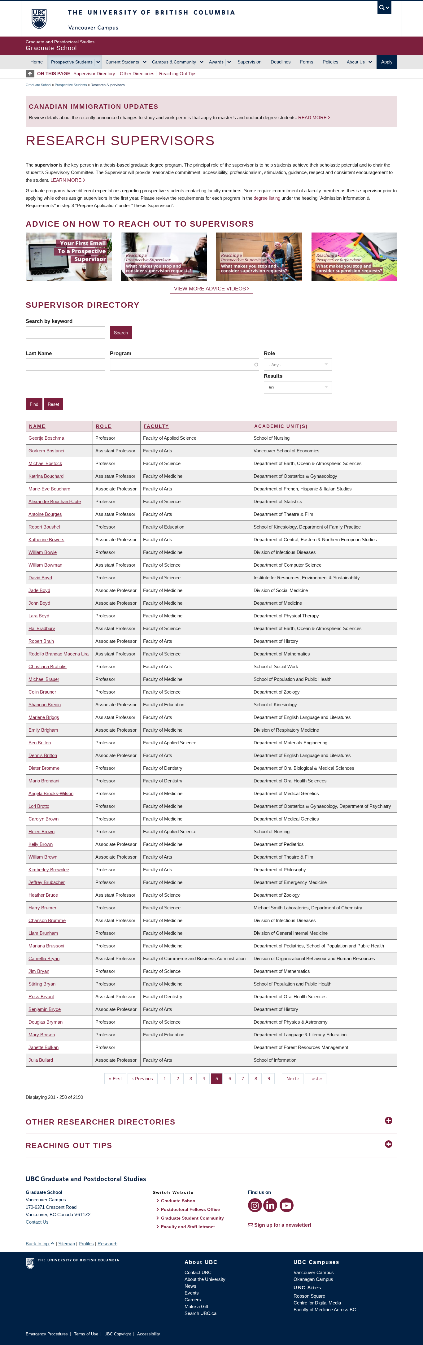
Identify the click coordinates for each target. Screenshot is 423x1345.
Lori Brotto (38, 806)
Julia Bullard (40, 1060)
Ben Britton (39, 742)
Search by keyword (49, 321)
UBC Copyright (117, 1334)
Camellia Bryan (43, 958)
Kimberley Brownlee (48, 869)
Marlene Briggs (43, 717)
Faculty (156, 426)
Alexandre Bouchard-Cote (54, 501)
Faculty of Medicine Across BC (325, 1309)
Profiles (86, 1243)
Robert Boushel (44, 526)
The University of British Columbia (39, 19)
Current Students (122, 61)
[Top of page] (31, 73)
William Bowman (45, 565)
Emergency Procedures (47, 1334)
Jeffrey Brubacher (46, 882)
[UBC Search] (384, 7)
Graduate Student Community (192, 1218)
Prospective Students (72, 61)
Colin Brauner (42, 691)
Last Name (39, 353)
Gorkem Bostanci (46, 450)
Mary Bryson (41, 1034)
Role (269, 353)
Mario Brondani (43, 780)
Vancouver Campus (314, 1272)
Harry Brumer (42, 907)
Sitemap (66, 1243)
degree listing (267, 198)
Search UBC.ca (200, 1313)
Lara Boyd (38, 615)
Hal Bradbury (41, 628)
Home (36, 61)
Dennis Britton (42, 755)
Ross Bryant (41, 996)
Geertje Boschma (46, 438)
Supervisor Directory (94, 73)
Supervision (249, 61)
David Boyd (40, 577)
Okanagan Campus (313, 1279)
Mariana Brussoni (46, 945)
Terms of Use (86, 1334)
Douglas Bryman (45, 1022)
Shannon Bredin (44, 704)
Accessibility (148, 1334)
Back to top (38, 1243)
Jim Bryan (38, 971)
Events (192, 1292)
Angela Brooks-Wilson (50, 793)
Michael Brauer (43, 679)
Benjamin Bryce (44, 1009)
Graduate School (38, 85)
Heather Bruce (43, 895)
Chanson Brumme (47, 920)
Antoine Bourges (45, 514)
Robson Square (309, 1296)
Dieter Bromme (43, 768)
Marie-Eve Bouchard (49, 488)
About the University (205, 1279)
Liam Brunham (43, 933)
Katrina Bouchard (45, 476)
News (190, 1286)
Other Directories (137, 73)
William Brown (42, 857)
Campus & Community (174, 61)
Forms (306, 61)
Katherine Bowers (46, 539)
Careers (193, 1299)
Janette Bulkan (43, 1047)
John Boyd (39, 603)
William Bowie (42, 552)
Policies (330, 61)
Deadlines (281, 61)
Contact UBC (198, 1272)
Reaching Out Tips (178, 73)
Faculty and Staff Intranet (188, 1226)
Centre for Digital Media (317, 1302)
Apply (387, 61)
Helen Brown (41, 831)
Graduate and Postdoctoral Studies (211, 1180)
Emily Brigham (43, 730)
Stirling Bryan (41, 983)
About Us (356, 61)
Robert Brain (41, 641)
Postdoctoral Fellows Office (190, 1209)
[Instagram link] (255, 1205)
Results (273, 376)
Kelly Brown (40, 844)
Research (107, 1243)
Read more (313, 117)
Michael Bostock (45, 463)
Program (120, 353)
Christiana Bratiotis (47, 666)
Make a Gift (196, 1306)
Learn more (65, 180)
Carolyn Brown (43, 818)
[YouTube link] (287, 1205)
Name (37, 426)
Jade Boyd (39, 590)
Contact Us (37, 1222)
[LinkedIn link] (270, 1205)
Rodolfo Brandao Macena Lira (58, 653)
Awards (216, 61)
